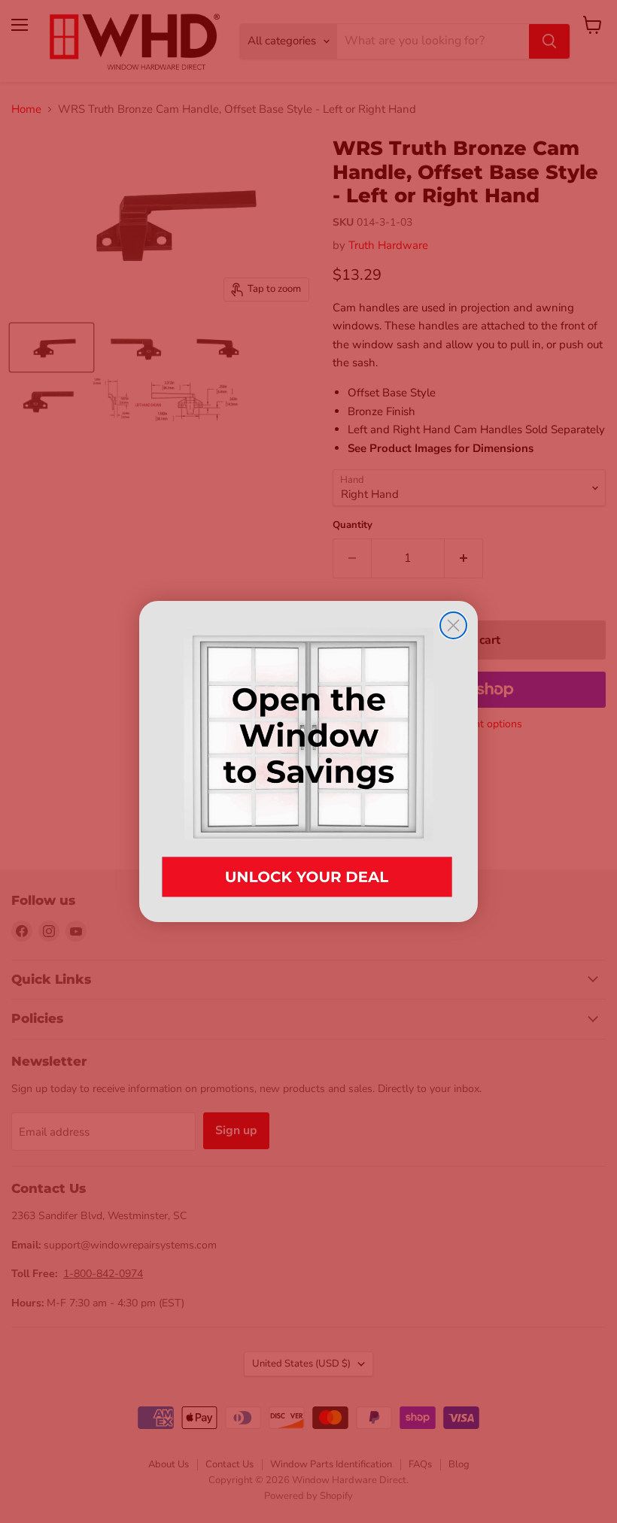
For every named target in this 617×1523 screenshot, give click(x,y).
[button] (308, 761)
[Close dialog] (453, 625)
